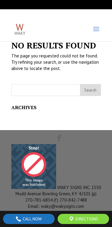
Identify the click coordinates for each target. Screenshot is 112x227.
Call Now (32, 219)
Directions (86, 219)
